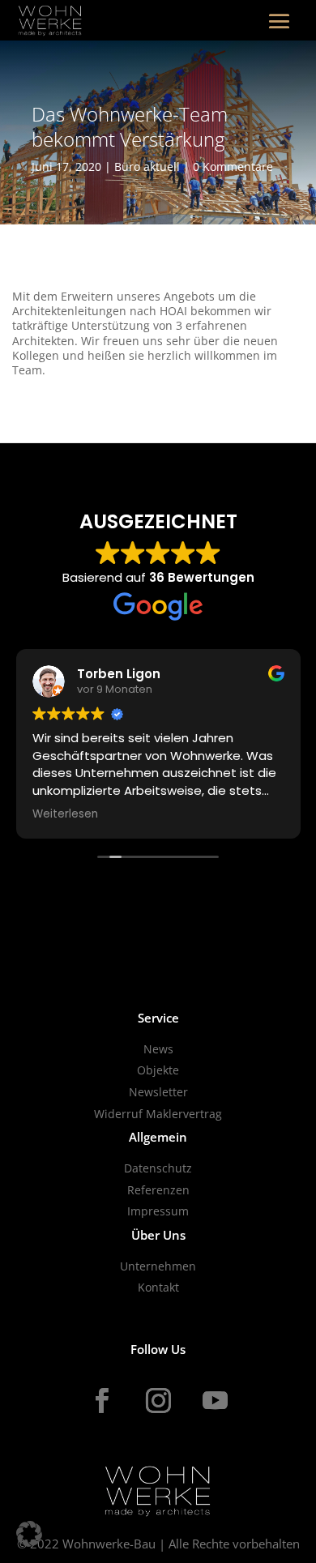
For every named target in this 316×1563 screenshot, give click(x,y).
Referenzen (158, 1190)
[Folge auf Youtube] (215, 1401)
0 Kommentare (233, 166)
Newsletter (158, 1092)
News (158, 1049)
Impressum (158, 1211)
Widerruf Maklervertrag (158, 1113)
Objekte (158, 1070)
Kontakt (158, 1287)
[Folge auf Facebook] (101, 1401)
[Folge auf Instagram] (158, 1401)
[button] (29, 1534)
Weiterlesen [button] (65, 814)
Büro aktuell (147, 166)
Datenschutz (158, 1168)
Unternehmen (158, 1266)
